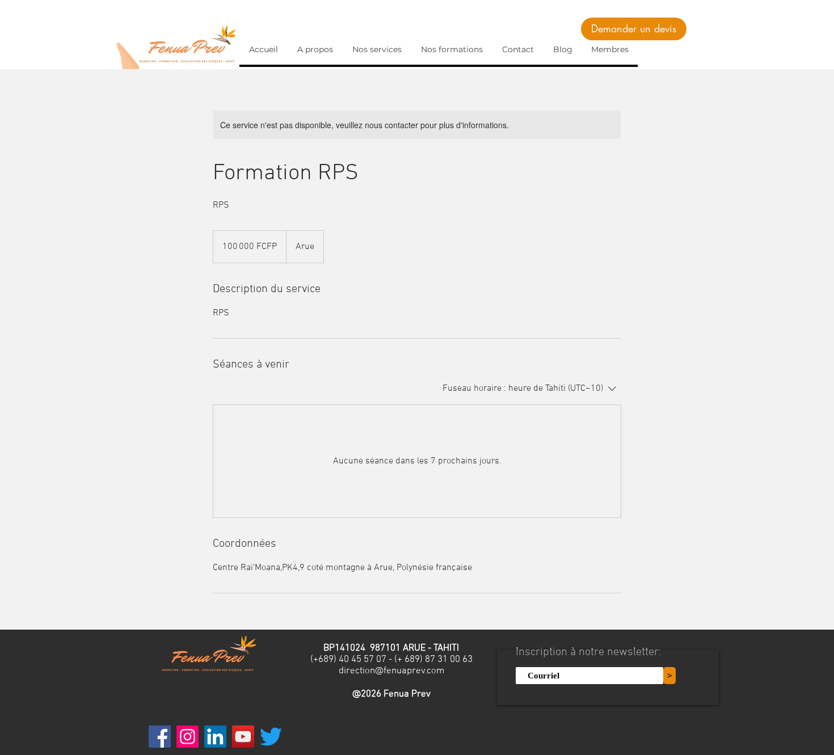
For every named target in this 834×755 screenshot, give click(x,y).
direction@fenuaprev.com (391, 671)
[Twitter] (271, 737)
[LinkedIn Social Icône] (215, 737)
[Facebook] (160, 737)
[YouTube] (243, 737)
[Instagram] (187, 737)
